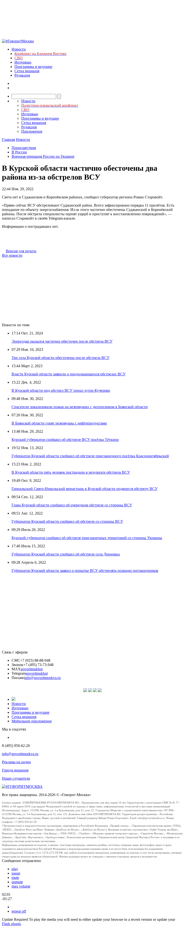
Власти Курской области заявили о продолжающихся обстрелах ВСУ (69, 374)
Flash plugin (11, 924)
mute (15, 878)
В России (19, 152)
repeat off (19, 911)
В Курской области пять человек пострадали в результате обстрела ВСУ (71, 472)
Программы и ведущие (33, 67)
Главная (8, 139)
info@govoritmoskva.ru (42, 678)
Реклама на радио (16, 762)
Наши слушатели (16, 778)
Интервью (22, 62)
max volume (21, 886)
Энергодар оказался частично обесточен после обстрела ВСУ (62, 341)
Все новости (12, 255)
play (15, 869)
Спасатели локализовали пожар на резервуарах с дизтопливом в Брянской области (80, 407)
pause (16, 873)
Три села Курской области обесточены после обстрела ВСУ (60, 358)
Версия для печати (21, 251)
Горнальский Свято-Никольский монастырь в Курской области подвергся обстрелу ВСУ (85, 489)
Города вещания (15, 770)
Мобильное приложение (32, 721)
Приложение (31, 131)
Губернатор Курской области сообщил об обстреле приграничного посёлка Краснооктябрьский (90, 456)
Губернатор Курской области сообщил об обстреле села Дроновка (66, 554)
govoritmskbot (32, 669)
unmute (17, 882)
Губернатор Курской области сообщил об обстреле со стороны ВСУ (67, 521)
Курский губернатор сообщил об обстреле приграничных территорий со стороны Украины (87, 538)
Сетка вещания (26, 71)
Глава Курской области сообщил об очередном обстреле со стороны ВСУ (72, 505)
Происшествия (24, 148)
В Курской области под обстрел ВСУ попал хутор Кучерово (61, 390)
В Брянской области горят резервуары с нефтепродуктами (59, 423)
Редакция (22, 75)
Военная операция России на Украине (43, 156)
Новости (19, 49)
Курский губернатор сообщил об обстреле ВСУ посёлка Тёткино (65, 440)
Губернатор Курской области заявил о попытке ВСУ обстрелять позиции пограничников (85, 571)
